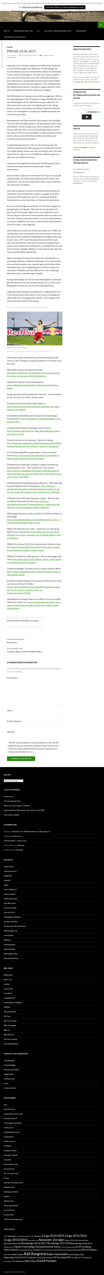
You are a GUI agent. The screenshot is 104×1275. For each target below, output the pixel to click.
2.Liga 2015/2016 (76, 1235)
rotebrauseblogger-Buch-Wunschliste (86, 80)
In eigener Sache (10, 1150)
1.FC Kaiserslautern (23, 1236)
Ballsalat (7, 880)
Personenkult (9, 1169)
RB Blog (7, 1007)
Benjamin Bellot (83, 1240)
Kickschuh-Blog (10, 908)
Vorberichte (8, 1215)
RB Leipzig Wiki (10, 1012)
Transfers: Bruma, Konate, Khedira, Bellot (24, 650)
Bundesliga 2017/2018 (59, 1243)
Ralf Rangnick (35, 1253)
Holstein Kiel (48, 1250)
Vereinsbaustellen (11, 1205)
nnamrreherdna (10, 1088)
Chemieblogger (10, 1065)
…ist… (38, 31)
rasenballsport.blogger (13, 1002)
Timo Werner (75, 1257)
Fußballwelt (8, 1137)
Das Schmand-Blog (11, 1069)
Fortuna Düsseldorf (34, 1250)
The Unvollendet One (12, 801)
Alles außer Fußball (11, 815)
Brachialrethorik (10, 1118)
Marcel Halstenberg (74, 1250)
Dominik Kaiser (52, 1246)
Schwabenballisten (11, 1044)
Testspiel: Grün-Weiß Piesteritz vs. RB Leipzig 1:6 (31, 831)
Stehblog (7, 940)
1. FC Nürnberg (35, 1236)
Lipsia (6, 1083)
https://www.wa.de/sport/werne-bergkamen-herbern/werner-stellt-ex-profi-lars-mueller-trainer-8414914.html (33, 605)
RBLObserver (9, 1034)
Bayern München (71, 1240)
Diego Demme (36, 1246)
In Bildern (8, 1146)
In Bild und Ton (10, 1141)
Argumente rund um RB (13, 1114)
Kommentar (13, 677)
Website (10, 732)
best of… (7, 31)
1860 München (33, 1240)
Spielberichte (9, 1187)
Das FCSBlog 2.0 (10, 889)
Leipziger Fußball (10, 1155)
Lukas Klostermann (60, 1250)
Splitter (7, 1196)
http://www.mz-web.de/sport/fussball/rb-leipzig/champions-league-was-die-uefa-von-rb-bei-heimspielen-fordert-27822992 (33, 504)
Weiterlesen (78, 183)
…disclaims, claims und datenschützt (58, 31)
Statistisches (9, 1201)
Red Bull (71, 1254)
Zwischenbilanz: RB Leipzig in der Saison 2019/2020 (24, 810)
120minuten (8, 866)
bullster (7, 984)
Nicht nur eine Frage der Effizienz (17, 806)
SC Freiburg (30, 1257)
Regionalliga (79, 1254)
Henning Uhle (9, 841)
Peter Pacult (7, 1254)
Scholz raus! (8, 796)
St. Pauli (38, 1257)
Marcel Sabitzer (89, 1249)
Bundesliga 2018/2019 (82, 1243)
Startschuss (15, 640)
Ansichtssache (9, 1109)
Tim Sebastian (86, 1258)
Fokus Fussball (9, 894)
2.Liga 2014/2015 (53, 1235)
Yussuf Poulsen (46, 1261)
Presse (10, 47)
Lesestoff (7, 1160)
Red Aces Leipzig (10, 1039)
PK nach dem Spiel (11, 1173)
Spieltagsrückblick (11, 1192)
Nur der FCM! (9, 912)
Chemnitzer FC (9, 1247)
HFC (42, 1250)
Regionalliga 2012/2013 (14, 1257)
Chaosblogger (9, 1060)
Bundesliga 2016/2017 (34, 1243)
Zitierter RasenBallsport (13, 1219)
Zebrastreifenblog (11, 958)
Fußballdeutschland (12, 1132)
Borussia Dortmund (12, 1243)
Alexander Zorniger (51, 1239)
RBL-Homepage (10, 1025)
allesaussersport (10, 871)
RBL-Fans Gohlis (10, 1021)
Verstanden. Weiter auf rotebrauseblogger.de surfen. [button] (65, 7)
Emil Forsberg (83, 1246)
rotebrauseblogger (29, 55)
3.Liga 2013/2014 (16, 1239)
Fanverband (8, 989)
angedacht (8, 876)
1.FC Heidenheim (10, 1236)
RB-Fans (7, 1016)
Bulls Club (8, 979)
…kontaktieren (80, 31)
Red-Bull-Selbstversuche (13, 1182)
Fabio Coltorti (11, 1249)
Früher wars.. (9, 1127)
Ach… (6, 1105)
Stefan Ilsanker (47, 1257)
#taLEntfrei (8, 975)
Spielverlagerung (10, 931)
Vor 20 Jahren (9, 1210)
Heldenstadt (8, 1074)
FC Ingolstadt (22, 1250)
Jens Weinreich (10, 903)
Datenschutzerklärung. (32, 7)
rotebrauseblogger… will (23, 31)
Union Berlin (8, 1261)
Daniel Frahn (21, 1246)
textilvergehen (9, 949)
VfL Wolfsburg (18, 1261)
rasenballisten (9, 998)
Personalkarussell (11, 1164)
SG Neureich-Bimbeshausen (15, 926)
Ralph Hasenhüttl (56, 1254)
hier (31, 752)
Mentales (20, 845)
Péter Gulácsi (17, 1254)
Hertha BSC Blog (10, 899)
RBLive (6, 1030)
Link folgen (84, 61)
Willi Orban (30, 1261)
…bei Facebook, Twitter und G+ (15, 37)
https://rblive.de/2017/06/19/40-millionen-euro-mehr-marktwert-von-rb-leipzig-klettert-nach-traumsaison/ (34, 535)
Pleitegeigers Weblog (12, 917)
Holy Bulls (8, 993)
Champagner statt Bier (13, 1123)
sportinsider (8, 935)
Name (10, 710)
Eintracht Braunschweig (68, 1247)
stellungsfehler (9, 944)
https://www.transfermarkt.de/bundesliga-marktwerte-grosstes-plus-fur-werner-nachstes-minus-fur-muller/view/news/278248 (34, 590)
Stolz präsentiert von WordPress (14, 1272)
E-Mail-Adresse (14, 721)
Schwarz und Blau (11, 921)
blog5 (6, 885)
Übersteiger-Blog (10, 954)
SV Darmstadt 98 (62, 1257)
